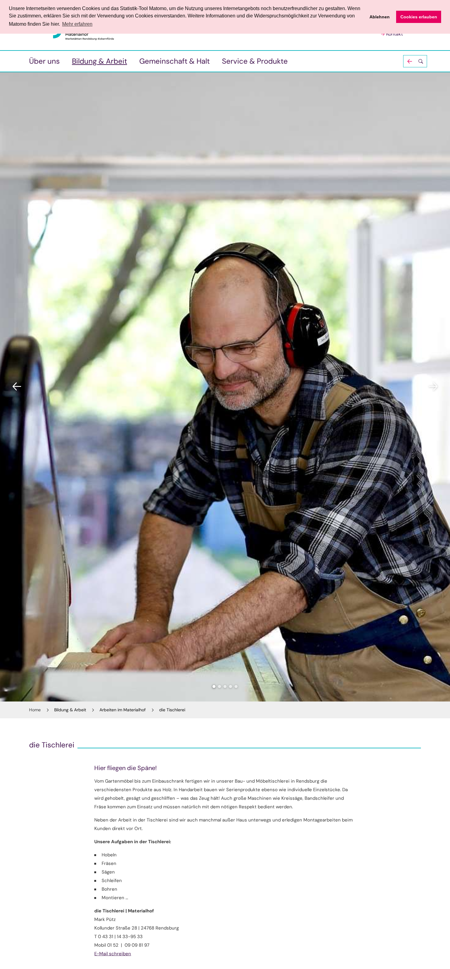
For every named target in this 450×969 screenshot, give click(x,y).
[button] (415, 61)
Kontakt (394, 34)
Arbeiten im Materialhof (122, 710)
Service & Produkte (255, 61)
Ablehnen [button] (379, 16)
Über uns (44, 61)
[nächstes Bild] (433, 386)
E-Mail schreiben (112, 954)
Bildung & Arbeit (99, 61)
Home (35, 710)
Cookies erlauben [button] (418, 16)
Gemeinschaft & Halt (174, 61)
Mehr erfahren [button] (77, 24)
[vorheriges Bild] (16, 386)
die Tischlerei (172, 710)
